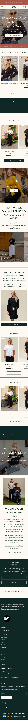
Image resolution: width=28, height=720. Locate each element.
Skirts (16, 52)
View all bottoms (14, 421)
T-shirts (24, 52)
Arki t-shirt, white (9, 364)
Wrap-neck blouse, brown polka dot (9, 84)
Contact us (3, 664)
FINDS (14, 190)
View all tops (14, 373)
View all (14, 93)
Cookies (3, 659)
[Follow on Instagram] (6, 703)
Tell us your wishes (14, 552)
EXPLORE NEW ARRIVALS (14, 35)
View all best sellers (14, 160)
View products (14, 324)
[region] (14, 104)
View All (6, 258)
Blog (2, 661)
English (19, 707)
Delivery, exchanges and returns (8, 654)
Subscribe (7, 697)
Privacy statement (5, 657)
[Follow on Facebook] (2, 703)
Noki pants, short (9, 151)
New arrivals (7, 52)
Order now (14, 582)
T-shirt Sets (14, 466)
